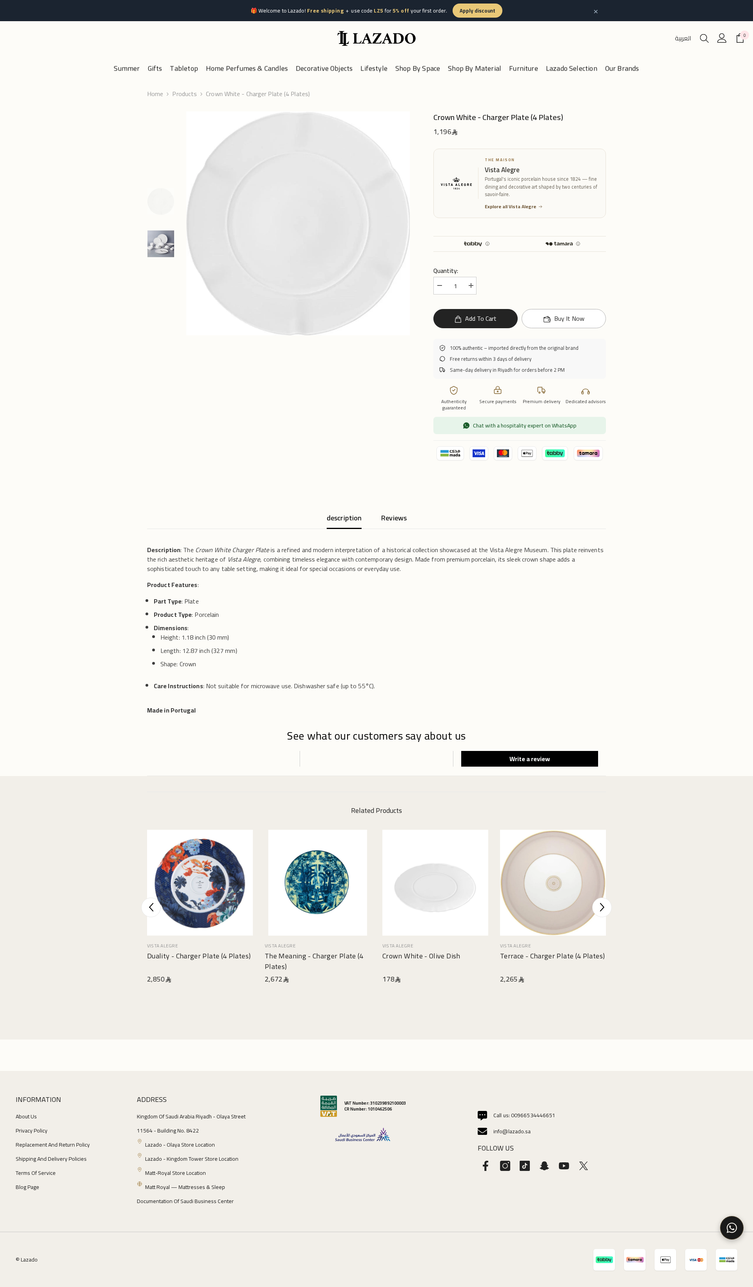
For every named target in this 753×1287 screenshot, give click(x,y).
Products (184, 93)
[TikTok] (525, 1166)
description (344, 517)
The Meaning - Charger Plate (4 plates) (314, 961)
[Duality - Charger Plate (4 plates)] (200, 883)
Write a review (529, 759)
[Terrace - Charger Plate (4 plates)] (553, 883)
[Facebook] (485, 1166)
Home (155, 93)
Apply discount (477, 10)
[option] (298, 223)
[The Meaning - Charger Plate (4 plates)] (318, 883)
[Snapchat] (544, 1166)
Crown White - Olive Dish (421, 956)
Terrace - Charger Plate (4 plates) (552, 956)
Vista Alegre (162, 945)
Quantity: (445, 270)
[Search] (704, 38)
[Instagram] (505, 1166)
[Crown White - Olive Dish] (435, 883)
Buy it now (569, 318)
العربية (683, 38)
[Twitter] (583, 1166)
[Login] (722, 38)
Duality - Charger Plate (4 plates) (199, 956)
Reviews (394, 517)
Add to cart (481, 318)
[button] (151, 907)
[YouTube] (564, 1166)
